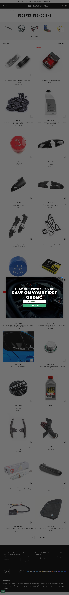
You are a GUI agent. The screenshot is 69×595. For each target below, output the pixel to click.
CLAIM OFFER (34, 306)
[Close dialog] (62, 278)
